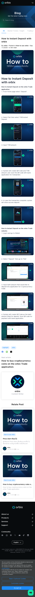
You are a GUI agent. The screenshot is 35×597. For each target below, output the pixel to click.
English (16, 542)
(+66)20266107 (19, 549)
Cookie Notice (5, 568)
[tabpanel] (17, 268)
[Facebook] (2, 535)
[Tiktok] (24, 535)
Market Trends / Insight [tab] (16, 31)
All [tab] (4, 31)
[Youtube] (20, 535)
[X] (15, 535)
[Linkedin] (28, 535)
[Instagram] (7, 535)
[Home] (6, 2)
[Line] (11, 535)
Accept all (17, 588)
